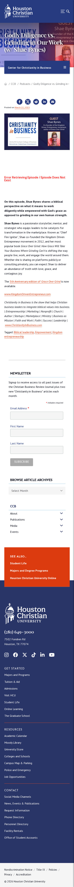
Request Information (17, 810)
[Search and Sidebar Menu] (64, 11)
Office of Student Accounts (21, 837)
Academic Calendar (15, 736)
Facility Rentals (13, 831)
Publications (17, 519)
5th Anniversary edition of (35, 281)
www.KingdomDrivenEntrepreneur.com (27, 294)
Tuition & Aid (12, 681)
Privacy (8, 874)
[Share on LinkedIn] (44, 102)
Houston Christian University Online (33, 578)
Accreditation (23, 874)
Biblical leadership (24, 332)
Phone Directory (14, 817)
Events (14, 532)
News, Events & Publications (21, 803)
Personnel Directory (16, 824)
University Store (13, 749)
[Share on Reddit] (36, 102)
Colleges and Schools (17, 756)
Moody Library (12, 742)
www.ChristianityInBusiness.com (23, 325)
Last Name (17, 443)
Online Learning (13, 709)
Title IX (40, 869)
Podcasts (25, 84)
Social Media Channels (17, 796)
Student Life (18, 563)
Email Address (19, 408)
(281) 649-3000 (19, 632)
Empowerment (43, 332)
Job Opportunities (15, 776)
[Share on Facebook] (19, 102)
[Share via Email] (53, 102)
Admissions (11, 688)
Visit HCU (10, 695)
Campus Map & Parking (18, 763)
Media (13, 525)
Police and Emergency (17, 770)
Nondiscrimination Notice (18, 869)
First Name (17, 426)
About (13, 513)
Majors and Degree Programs (29, 570)
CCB (13, 84)
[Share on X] (28, 102)
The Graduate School (17, 715)
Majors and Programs (17, 675)
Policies (53, 869)
